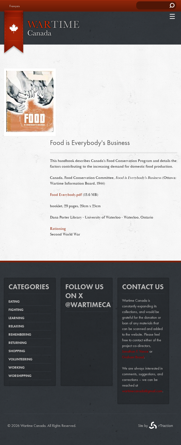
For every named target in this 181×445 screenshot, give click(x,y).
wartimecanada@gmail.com (142, 390)
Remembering (19, 334)
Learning (16, 318)
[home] (40, 32)
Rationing (58, 228)
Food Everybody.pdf (66, 194)
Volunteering (20, 359)
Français (14, 6)
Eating (14, 301)
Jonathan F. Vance (135, 351)
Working (16, 367)
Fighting (16, 310)
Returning (17, 343)
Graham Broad (133, 356)
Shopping (16, 351)
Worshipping (20, 376)
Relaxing (16, 326)
